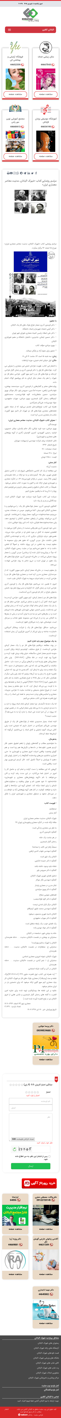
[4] (35, 1092)
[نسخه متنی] (8, 173)
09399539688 (44, 1030)
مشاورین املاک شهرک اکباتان (47, 1372)
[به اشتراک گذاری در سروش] (21, 173)
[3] (32, 1092)
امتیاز (48, 1092)
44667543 (46, 64)
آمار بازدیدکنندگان (51, 1389)
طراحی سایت (38, 1415)
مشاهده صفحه (45, 94)
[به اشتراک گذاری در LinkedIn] (28, 173)
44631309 (44, 1245)
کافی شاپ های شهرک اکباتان (47, 1362)
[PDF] (14, 173)
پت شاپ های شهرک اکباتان (48, 1367)
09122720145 (44, 1200)
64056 (13, 1200)
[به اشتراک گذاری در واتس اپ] (17, 173)
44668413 (15, 126)
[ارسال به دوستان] (11, 173)
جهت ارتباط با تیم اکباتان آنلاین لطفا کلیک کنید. (38, 1400)
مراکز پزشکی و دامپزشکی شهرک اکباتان (43, 1377)
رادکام (30, 1415)
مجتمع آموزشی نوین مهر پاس (15, 120)
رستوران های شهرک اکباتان (48, 1343)
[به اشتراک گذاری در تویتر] (32, 173)
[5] (37, 1092)
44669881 (13, 1245)
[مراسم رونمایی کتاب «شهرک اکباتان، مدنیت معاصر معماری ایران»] (30, 201)
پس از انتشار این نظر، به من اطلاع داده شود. (31, 1158)
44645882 (44, 1294)
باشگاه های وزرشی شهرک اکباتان (46, 1357)
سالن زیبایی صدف (46, 57)
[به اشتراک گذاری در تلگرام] (25, 173)
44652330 (15, 64)
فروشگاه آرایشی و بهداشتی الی (15, 58)
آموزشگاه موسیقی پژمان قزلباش (46, 120)
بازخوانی (14, 1148)
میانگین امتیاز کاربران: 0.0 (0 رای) (38, 1084)
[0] (10, 1085)
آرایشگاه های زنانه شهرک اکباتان (46, 1348)
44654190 (46, 126)
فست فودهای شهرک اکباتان (48, 1353)
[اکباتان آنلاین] (30, 15)
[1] (26, 1092)
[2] (29, 1092)
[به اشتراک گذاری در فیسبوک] (36, 173)
